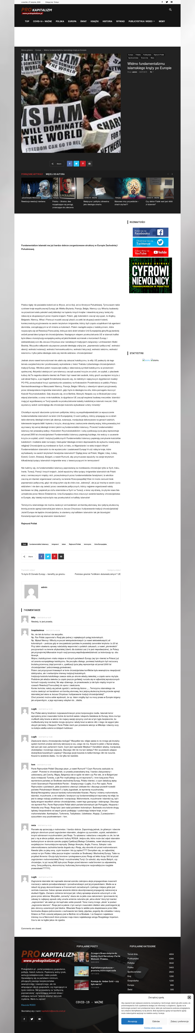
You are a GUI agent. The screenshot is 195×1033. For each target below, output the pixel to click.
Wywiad (120, 21)
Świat (83, 21)
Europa (72, 21)
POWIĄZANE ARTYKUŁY (32, 174)
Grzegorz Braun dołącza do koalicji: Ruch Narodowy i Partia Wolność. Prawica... (105, 956)
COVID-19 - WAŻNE (90, 198)
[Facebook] (162, 2)
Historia (107, 21)
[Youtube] (171, 2)
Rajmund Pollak (159, 55)
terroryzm (87, 544)
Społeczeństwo (133, 58)
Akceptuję (132, 1021)
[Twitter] (167, 2)
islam (64, 544)
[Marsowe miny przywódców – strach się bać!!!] (129, 188)
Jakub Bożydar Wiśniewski (31, 198)
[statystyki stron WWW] (146, 360)
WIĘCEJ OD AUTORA (55, 174)
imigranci (55, 544)
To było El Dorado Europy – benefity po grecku (43, 573)
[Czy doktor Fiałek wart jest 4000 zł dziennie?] (160, 188)
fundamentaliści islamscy (39, 544)
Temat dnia (144, 58)
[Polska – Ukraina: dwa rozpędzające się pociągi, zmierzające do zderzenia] (66, 188)
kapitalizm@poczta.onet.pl (53, 1010)
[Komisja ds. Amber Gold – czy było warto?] (81, 985)
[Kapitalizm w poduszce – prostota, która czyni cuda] (81, 971)
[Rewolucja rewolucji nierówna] (35, 188)
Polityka (138, 55)
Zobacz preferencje (180, 1021)
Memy (162, 21)
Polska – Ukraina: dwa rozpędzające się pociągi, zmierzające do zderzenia (63, 204)
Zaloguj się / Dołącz (52, 2)
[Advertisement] (97, 36)
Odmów (156, 1021)
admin (134, 72)
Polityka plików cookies (153, 1027)
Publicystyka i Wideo (140, 21)
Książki (95, 21)
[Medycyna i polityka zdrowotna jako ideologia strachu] (97, 188)
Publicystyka (147, 55)
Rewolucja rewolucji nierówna (33, 201)
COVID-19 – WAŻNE (42, 21)
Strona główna (27, 50)
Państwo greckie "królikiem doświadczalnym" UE (98, 573)
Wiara (152, 58)
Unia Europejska (100, 544)
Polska (60, 21)
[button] (189, 997)
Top (27, 21)
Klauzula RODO (28, 1004)
